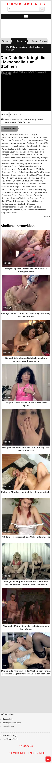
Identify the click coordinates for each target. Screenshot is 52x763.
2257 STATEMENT (10, 739)
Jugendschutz (8, 726)
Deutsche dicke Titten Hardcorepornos (25, 149)
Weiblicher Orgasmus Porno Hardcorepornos (22, 140)
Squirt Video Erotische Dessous (32, 137)
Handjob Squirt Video (11, 152)
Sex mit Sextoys (11, 119)
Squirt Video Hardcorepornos (15, 134)
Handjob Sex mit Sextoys (29, 207)
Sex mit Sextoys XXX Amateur (28, 181)
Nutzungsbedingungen (11, 723)
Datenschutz (7, 719)
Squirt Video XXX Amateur (13, 201)
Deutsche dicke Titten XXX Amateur (27, 155)
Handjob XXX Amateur (11, 210)
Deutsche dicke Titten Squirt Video (27, 175)
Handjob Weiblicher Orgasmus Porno (28, 198)
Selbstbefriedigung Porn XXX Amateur (19, 183)
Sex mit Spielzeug (28, 119)
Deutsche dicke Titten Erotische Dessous (20, 157)
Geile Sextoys (24, 122)
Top (48, 759)
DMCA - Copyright (9, 735)
